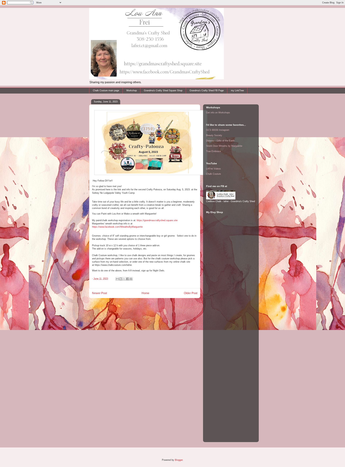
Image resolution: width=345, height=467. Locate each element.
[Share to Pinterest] (131, 279)
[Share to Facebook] (127, 279)
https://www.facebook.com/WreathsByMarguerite (117, 226)
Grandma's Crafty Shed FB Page (207, 90)
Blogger (179, 460)
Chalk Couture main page (106, 90)
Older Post (190, 293)
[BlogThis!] (121, 279)
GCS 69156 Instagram (217, 130)
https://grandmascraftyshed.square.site (157, 220)
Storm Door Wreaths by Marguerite (224, 146)
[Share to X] (124, 279)
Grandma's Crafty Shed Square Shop (163, 90)
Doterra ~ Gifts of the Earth (220, 140)
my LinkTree (237, 90)
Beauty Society (214, 135)
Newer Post (99, 293)
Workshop (131, 90)
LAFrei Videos (213, 168)
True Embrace (213, 151)
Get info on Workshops (218, 112)
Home (145, 293)
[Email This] (117, 279)
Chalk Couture (213, 174)
